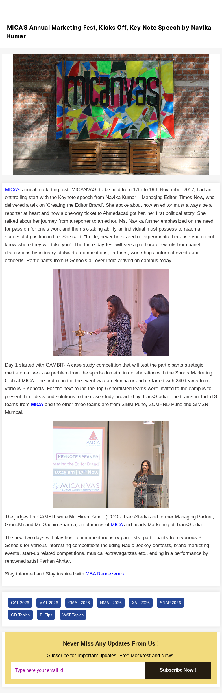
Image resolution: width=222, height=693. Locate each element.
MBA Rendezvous (105, 574)
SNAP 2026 (170, 602)
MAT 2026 (48, 602)
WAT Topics (73, 614)
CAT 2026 (20, 602)
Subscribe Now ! (178, 670)
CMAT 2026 (79, 602)
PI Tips (46, 614)
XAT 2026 (141, 602)
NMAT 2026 (111, 602)
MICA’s (13, 189)
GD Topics (20, 614)
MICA (37, 404)
